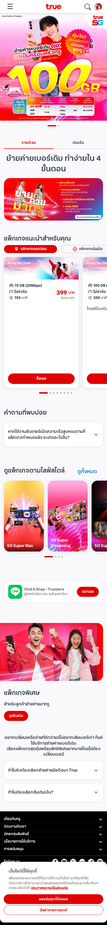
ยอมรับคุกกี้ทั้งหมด (53, 899)
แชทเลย (88, 592)
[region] (53, 908)
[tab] (29, 143)
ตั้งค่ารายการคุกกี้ (53, 910)
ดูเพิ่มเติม (16, 716)
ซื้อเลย (41, 378)
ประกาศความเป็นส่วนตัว (49, 888)
